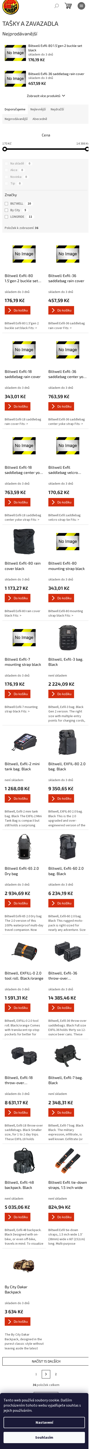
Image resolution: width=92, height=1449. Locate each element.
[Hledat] (56, 6)
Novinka (18, 177)
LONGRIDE (21, 216)
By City (18, 210)
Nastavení (44, 1422)
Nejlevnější (38, 109)
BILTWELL (20, 203)
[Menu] (81, 6)
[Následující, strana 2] (46, 1374)
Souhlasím (44, 1437)
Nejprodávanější (16, 119)
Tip (15, 183)
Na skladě (20, 163)
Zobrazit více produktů (43, 96)
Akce (16, 170)
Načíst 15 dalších (46, 1361)
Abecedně (40, 119)
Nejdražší (57, 109)
